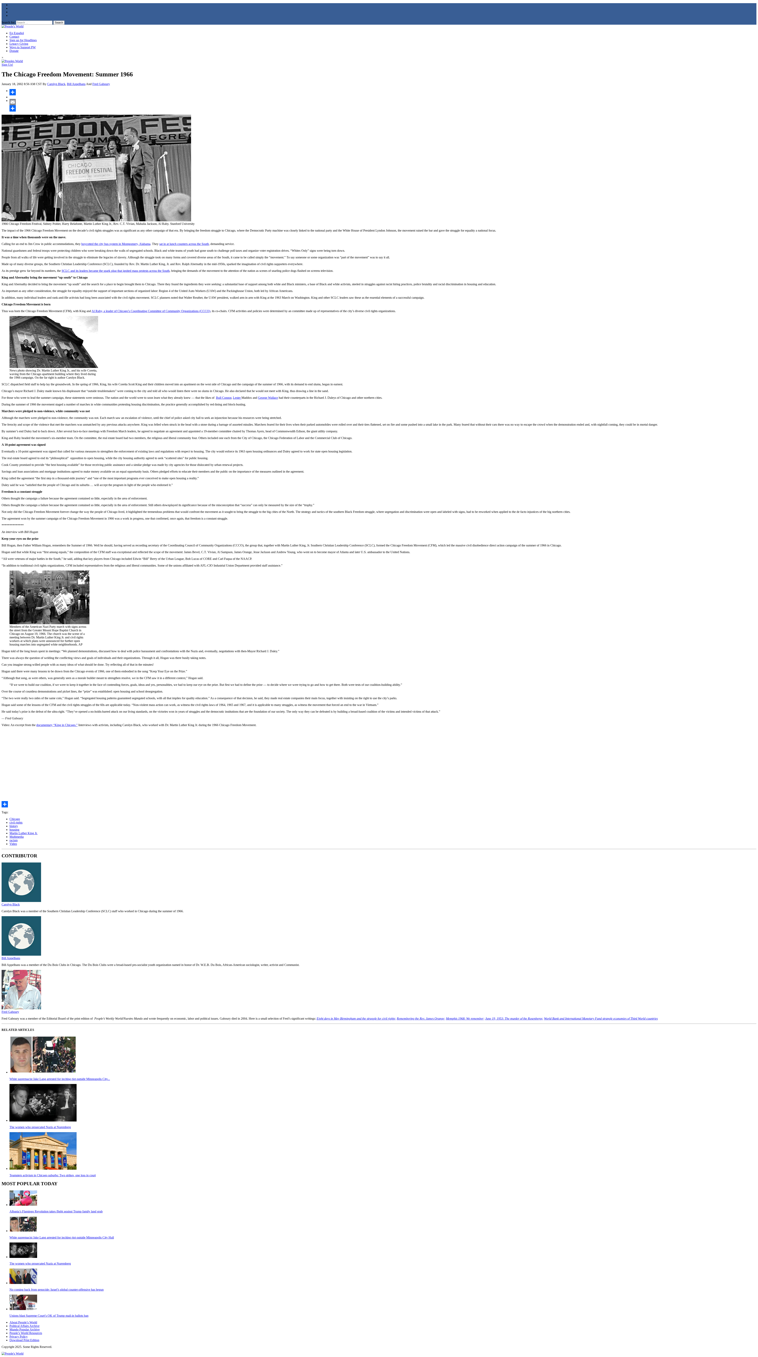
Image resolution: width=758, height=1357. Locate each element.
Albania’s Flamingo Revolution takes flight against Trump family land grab (56, 1211)
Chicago (14, 819)
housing (14, 829)
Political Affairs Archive (24, 1326)
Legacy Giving (18, 43)
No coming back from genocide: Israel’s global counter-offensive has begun (56, 1289)
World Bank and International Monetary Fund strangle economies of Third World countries (601, 1018)
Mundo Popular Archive (24, 1329)
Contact (14, 36)
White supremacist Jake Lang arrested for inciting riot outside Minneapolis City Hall (61, 1237)
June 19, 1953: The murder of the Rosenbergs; (514, 1018)
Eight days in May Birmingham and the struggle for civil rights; (356, 1018)
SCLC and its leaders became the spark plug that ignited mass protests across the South (116, 270)
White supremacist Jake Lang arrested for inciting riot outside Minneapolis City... (59, 1079)
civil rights (16, 822)
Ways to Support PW (22, 47)
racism (13, 840)
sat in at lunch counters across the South (184, 244)
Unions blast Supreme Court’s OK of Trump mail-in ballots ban (48, 1315)
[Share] (382, 92)
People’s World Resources (25, 1333)
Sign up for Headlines (23, 40)
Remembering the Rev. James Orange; (421, 1018)
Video (13, 844)
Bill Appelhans (76, 84)
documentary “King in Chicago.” (57, 725)
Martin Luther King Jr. (23, 833)
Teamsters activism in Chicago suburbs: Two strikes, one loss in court (52, 1175)
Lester (237, 397)
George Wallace (268, 397)
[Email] (382, 102)
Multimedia (16, 836)
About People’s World (23, 1322)
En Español (16, 33)
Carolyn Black (56, 84)
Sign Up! (7, 64)
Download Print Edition (24, 1340)
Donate (14, 51)
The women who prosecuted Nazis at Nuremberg (40, 1127)
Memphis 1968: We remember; (465, 1018)
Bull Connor (223, 397)
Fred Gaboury (101, 84)
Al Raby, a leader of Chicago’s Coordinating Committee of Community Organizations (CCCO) (151, 311)
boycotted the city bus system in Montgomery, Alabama (115, 244)
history (13, 826)
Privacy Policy (18, 1336)
